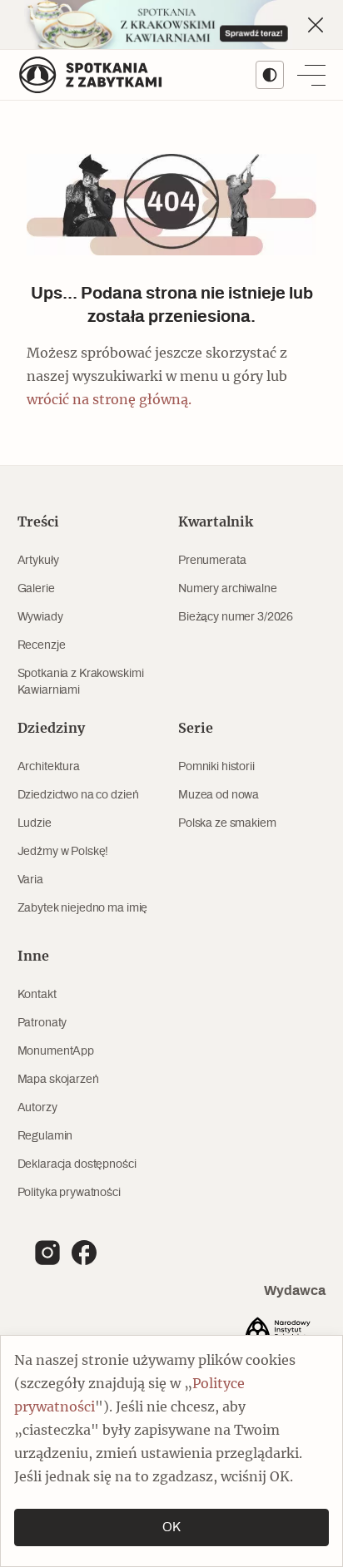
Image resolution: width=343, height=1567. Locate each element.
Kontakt (37, 995)
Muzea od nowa (218, 795)
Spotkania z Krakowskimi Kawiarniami (80, 682)
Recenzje (41, 645)
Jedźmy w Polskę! (63, 852)
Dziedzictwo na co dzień (78, 795)
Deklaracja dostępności (77, 1164)
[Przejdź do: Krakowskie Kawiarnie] (171, 24)
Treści (38, 522)
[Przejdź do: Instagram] (47, 1253)
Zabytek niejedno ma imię (82, 908)
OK (171, 1527)
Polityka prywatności (69, 1193)
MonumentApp (55, 1051)
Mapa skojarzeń (58, 1079)
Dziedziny (51, 728)
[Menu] (311, 75)
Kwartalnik (215, 522)
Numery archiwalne (227, 589)
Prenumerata (212, 560)
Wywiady (40, 617)
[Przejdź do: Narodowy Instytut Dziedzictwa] (281, 1332)
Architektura (48, 767)
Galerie (36, 589)
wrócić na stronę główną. (109, 400)
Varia (30, 880)
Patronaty (42, 1023)
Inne (33, 956)
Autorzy (37, 1108)
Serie (195, 728)
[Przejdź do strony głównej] (90, 75)
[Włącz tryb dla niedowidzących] (270, 75)
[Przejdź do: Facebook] (84, 1253)
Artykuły (38, 560)
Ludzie (34, 823)
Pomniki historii (216, 767)
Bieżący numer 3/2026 (235, 617)
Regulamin (45, 1136)
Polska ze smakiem (227, 823)
